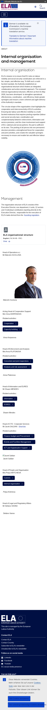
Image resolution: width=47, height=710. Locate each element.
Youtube (7, 664)
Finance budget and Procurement (17, 436)
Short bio (22, 427)
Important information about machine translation (22, 38)
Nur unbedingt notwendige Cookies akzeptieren (26, 705)
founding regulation (31, 215)
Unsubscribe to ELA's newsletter (13, 649)
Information (8, 399)
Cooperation (9, 323)
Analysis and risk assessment (15, 367)
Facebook (8, 661)
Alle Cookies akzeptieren (19, 699)
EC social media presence (11, 667)
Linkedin (7, 658)
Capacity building (11, 329)
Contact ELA (6, 640)
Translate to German (17, 36)
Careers (7, 478)
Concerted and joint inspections (16, 361)
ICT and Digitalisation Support (15, 448)
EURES (7, 404)
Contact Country (7, 643)
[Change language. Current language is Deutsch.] (35, 7)
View (5, 241)
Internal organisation (12, 484)
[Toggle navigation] (4, 14)
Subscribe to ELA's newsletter (12, 646)
